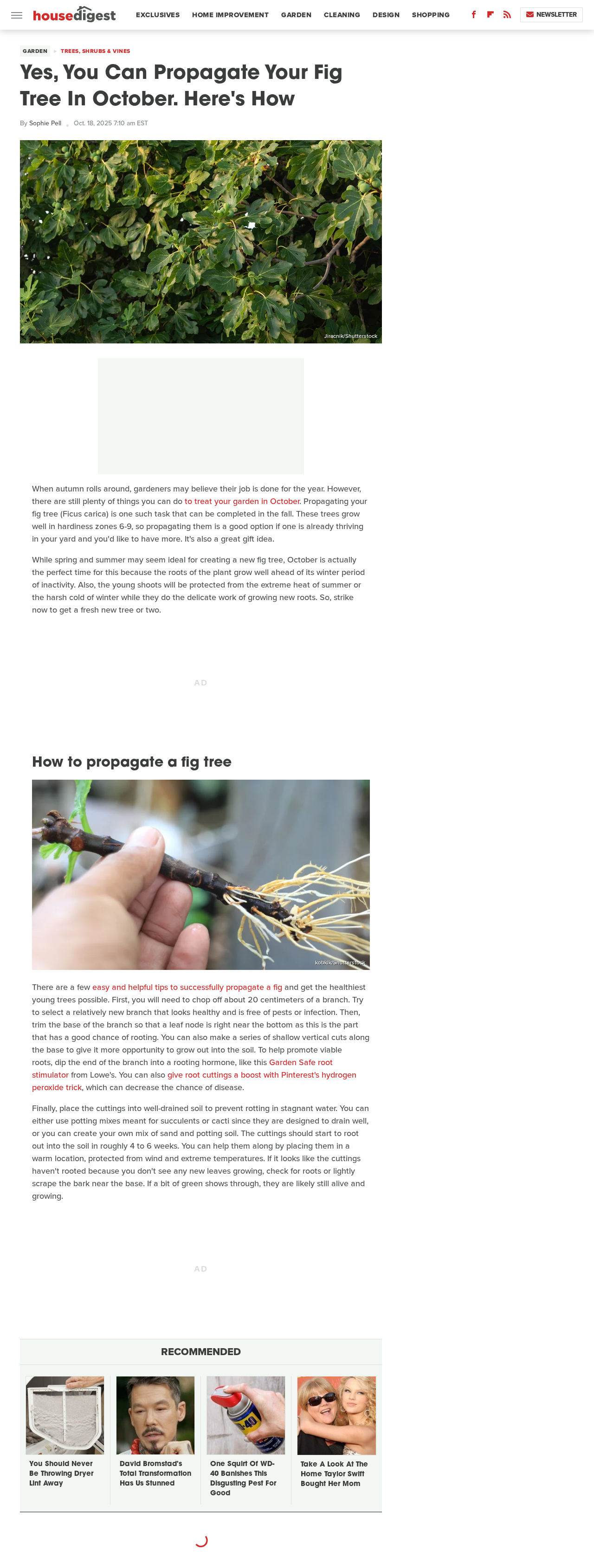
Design (386, 15)
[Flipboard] (490, 16)
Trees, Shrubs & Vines (95, 51)
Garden (296, 15)
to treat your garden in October (242, 501)
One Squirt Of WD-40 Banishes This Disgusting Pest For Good (243, 1479)
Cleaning (342, 15)
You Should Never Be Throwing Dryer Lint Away (61, 1474)
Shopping (431, 15)
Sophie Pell (45, 123)
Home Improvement (230, 15)
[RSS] (507, 16)
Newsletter (556, 14)
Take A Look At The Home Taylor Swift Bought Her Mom (334, 1474)
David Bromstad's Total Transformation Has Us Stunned (155, 1474)
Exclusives (158, 15)
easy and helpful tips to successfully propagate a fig (187, 987)
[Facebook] (474, 16)
